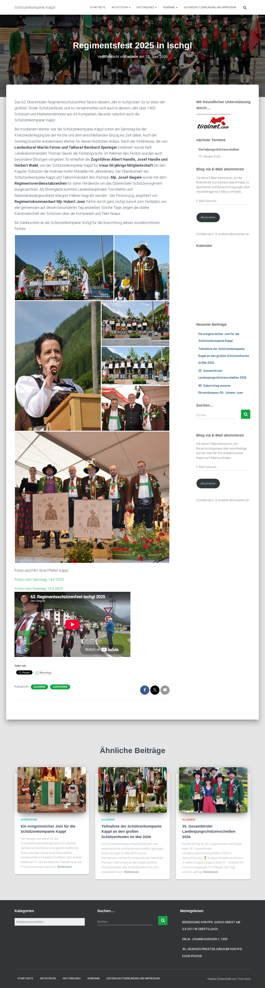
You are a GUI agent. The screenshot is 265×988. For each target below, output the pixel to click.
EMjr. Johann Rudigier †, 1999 (204, 939)
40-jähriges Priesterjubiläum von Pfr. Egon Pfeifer (212, 952)
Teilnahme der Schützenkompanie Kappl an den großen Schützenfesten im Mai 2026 (223, 355)
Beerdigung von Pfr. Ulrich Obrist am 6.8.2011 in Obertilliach (211, 926)
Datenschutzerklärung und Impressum (210, 7)
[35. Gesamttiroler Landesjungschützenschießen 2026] (213, 789)
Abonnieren (208, 217)
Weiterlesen (64, 866)
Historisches (146, 7)
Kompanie (169, 7)
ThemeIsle (244, 979)
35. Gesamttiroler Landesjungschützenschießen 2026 (208, 831)
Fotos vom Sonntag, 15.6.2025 (38, 588)
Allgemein (39, 687)
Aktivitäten (120, 7)
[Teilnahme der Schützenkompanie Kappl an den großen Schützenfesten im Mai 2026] (132, 789)
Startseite (97, 7)
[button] (129, 7)
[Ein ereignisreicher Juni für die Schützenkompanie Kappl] (52, 789)
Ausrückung (60, 687)
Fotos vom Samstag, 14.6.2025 (39, 579)
